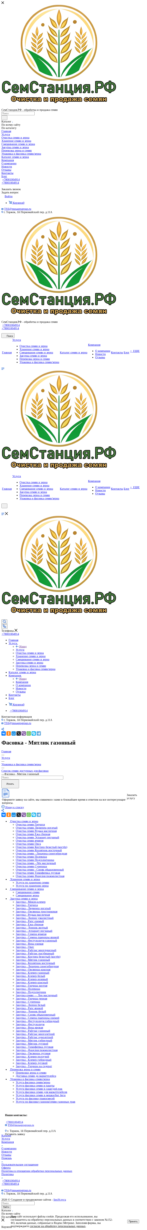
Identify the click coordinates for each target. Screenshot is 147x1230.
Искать (10, 784)
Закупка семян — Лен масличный (36, 995)
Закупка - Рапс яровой (29, 1008)
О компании (8, 1148)
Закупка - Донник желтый (32, 927)
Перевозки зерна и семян (31, 1072)
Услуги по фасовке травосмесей (35, 1098)
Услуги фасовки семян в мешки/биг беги (41, 1095)
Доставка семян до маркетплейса (36, 1075)
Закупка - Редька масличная (33, 914)
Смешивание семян (28, 892)
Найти (6, 1207)
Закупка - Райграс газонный (33, 1030)
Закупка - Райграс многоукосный (36, 950)
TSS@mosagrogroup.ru (17, 208)
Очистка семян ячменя (29, 840)
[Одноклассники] (8, 733)
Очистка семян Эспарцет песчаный (37, 837)
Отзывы (6, 1154)
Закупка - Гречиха (27, 905)
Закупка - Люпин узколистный (35, 918)
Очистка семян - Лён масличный (36, 863)
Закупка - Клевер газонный (32, 972)
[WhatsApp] (29, 733)
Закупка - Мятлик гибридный (34, 1040)
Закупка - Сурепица (28, 1001)
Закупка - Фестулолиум (30, 1024)
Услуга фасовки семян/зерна (33, 1082)
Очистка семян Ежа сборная (33, 834)
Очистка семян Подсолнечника (35, 859)
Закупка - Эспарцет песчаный (34, 930)
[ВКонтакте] (3, 733)
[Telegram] (39, 733)
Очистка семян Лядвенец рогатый (37, 827)
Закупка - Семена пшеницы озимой (37, 1017)
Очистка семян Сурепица (31, 866)
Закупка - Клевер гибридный (33, 1059)
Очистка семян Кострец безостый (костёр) (41, 847)
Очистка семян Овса (28, 843)
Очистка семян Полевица (31, 856)
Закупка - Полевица (28, 988)
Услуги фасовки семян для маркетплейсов (41, 1092)
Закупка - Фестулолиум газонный (36, 940)
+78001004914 (11, 179)
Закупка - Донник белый (31, 1011)
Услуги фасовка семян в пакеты (35, 1085)
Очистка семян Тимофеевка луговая (38, 872)
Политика (7, 1174)
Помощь (6, 1158)
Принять (133, 1221)
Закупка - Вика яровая (29, 1027)
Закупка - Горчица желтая (31, 985)
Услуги (20, 649)
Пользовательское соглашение (19, 1164)
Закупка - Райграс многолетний (35, 1034)
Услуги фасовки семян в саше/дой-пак (39, 1088)
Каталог (6, 1135)
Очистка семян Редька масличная (36, 830)
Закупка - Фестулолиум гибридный (37, 1021)
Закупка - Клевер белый (30, 976)
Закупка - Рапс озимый (30, 921)
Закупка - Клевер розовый (32, 979)
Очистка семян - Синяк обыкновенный (40, 869)
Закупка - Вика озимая (29, 943)
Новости (6, 1151)
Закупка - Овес (25, 947)
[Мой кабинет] (3, 510)
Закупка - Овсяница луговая (33, 1053)
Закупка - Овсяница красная (33, 969)
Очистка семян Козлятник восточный (39, 850)
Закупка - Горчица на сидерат (34, 1066)
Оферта (6, 1167)
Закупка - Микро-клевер (31, 901)
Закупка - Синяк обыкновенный (35, 1014)
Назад (23, 646)
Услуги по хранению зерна (32, 885)
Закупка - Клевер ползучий (32, 1056)
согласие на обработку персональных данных (58, 1226)
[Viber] (24, 733)
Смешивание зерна (27, 895)
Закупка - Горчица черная (31, 998)
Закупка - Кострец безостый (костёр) (38, 956)
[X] (18, 733)
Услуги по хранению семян (32, 882)
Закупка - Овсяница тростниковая (36, 911)
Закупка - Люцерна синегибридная (37, 966)
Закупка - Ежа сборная (29, 924)
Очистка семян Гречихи (30, 824)
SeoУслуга (59, 1199)
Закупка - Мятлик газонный (33, 959)
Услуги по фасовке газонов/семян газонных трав (45, 1101)
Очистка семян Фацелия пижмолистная (40, 876)
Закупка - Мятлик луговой (32, 1043)
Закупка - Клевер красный (32, 982)
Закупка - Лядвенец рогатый (33, 908)
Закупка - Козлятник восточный (35, 963)
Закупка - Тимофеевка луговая (34, 1046)
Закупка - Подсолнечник (31, 992)
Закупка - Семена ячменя (31, 934)
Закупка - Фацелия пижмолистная (37, 1050)
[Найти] (4, 117)
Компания (22, 681)
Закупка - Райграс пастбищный (35, 953)
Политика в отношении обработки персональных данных (36, 1171)
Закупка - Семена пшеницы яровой (37, 937)
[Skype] (34, 733)
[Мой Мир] (13, 733)
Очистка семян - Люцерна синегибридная (41, 853)
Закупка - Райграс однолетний (34, 1037)
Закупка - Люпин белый (30, 1005)
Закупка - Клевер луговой (32, 1063)
